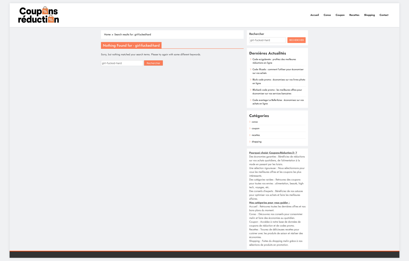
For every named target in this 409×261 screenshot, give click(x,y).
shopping (257, 141)
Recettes (354, 15)
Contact (384, 15)
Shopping (369, 15)
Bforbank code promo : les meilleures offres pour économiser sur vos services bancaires (277, 91)
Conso (327, 15)
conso (255, 122)
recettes (256, 135)
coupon (255, 128)
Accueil (314, 15)
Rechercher (256, 34)
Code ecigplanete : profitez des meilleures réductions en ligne (274, 61)
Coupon (340, 15)
